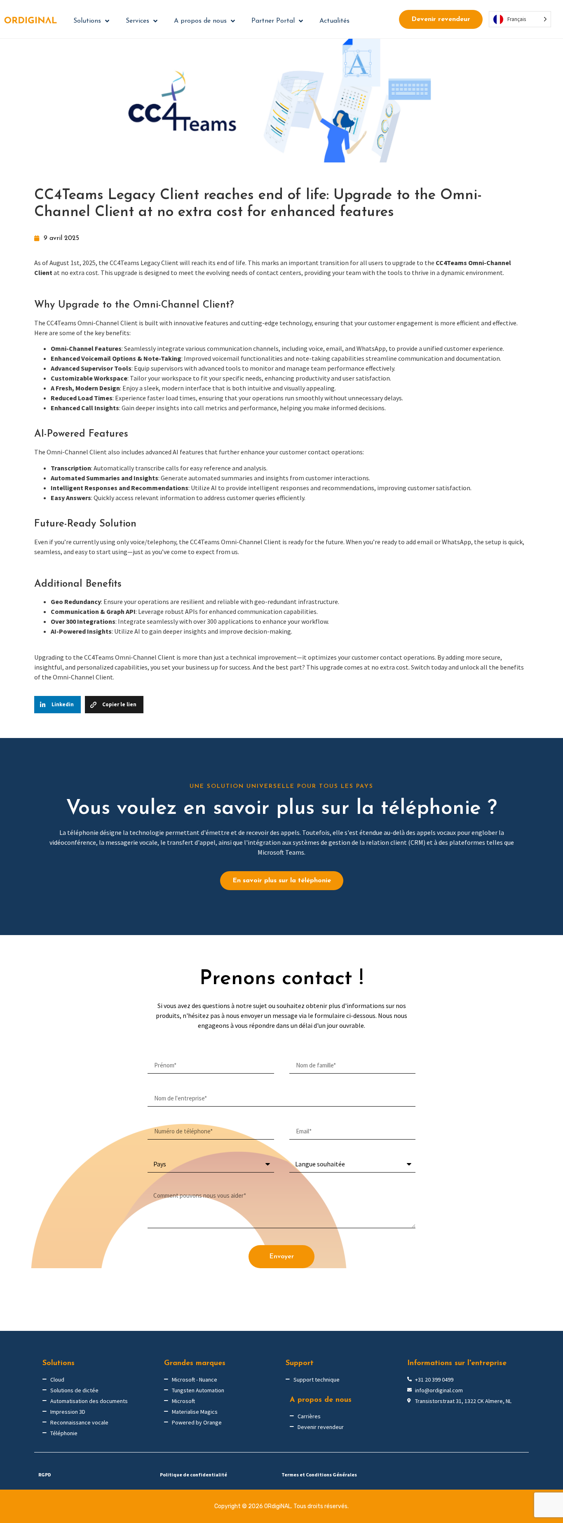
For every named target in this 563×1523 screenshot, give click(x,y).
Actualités (334, 21)
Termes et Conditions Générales (320, 1474)
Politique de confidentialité (193, 1474)
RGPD (44, 1474)
